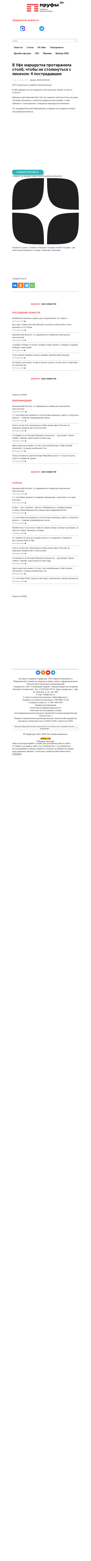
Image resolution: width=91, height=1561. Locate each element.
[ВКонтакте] (15, 285)
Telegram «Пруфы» (46, 247)
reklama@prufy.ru (60, 697)
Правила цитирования (45, 705)
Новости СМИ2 (19, 394)
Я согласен (17, 754)
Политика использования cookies (45, 710)
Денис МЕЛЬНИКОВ (39, 80)
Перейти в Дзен (20, 247)
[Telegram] (26, 285)
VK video (41, 47)
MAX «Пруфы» (64, 247)
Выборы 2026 (62, 53)
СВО (37, 53)
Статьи (30, 47)
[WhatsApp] (32, 285)
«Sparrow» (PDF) (65, 721)
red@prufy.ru (49, 694)
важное (35, 303)
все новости (49, 303)
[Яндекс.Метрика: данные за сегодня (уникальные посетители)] (45, 741)
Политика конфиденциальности (45, 708)
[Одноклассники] (20, 285)
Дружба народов (22, 53)
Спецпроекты (56, 47)
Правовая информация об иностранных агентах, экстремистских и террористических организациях (44, 727)
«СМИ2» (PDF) (50, 721)
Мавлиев (47, 53)
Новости (18, 47)
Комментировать (28, 172)
